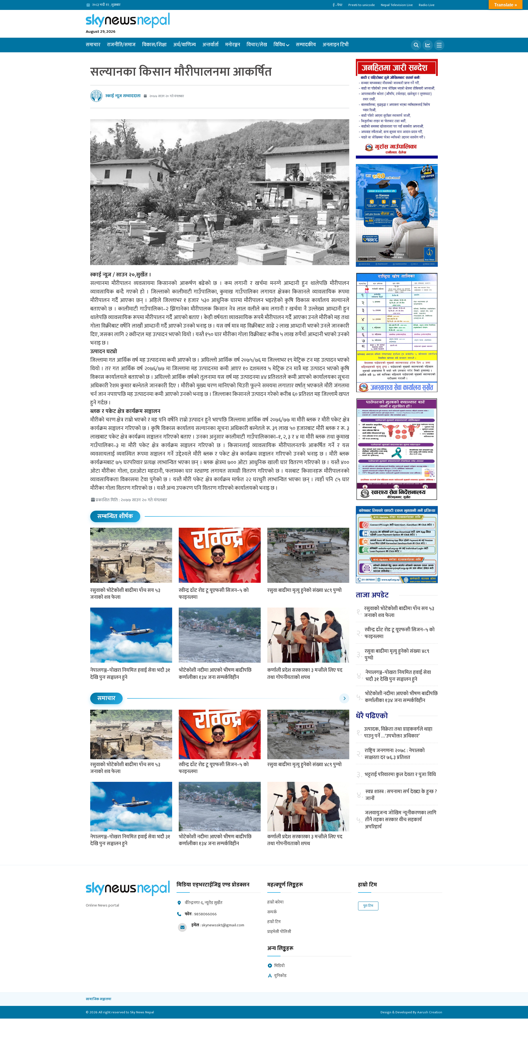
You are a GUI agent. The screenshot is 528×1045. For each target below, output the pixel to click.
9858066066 (205, 914)
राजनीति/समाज (121, 45)
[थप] (439, 45)
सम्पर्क (272, 912)
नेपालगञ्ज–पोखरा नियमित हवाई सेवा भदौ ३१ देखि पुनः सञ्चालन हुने (130, 673)
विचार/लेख (257, 45)
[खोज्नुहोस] (416, 45)
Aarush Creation (429, 1012)
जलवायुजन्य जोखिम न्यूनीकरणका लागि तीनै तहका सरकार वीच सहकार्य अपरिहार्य (400, 820)
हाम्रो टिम (274, 922)
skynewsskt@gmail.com (223, 925)
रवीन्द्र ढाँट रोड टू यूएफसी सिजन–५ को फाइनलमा (214, 594)
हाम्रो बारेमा (275, 902)
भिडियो (279, 966)
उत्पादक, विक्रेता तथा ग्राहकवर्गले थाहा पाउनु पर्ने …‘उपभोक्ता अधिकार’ (398, 733)
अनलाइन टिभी (336, 45)
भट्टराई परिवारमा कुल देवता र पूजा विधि (400, 774)
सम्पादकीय (306, 45)
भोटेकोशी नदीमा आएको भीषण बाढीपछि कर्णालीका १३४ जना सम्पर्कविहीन (215, 673)
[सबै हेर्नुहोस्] (344, 698)
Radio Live (427, 5)
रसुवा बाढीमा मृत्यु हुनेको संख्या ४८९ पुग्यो (304, 590)
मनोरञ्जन (232, 45)
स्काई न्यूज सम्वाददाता (123, 96)
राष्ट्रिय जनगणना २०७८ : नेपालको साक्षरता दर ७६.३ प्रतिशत (395, 754)
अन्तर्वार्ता (210, 45)
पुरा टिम (368, 906)
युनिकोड (280, 976)
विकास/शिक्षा (154, 45)
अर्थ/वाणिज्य (184, 45)
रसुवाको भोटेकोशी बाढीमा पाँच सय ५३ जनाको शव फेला (125, 594)
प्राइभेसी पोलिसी (279, 932)
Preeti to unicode (361, 5)
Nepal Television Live (397, 5)
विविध (279, 45)
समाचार (93, 45)
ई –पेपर (337, 5)
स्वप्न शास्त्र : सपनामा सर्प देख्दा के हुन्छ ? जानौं (401, 795)
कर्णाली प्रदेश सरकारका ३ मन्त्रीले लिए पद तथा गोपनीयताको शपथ (304, 673)
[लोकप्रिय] (427, 45)
